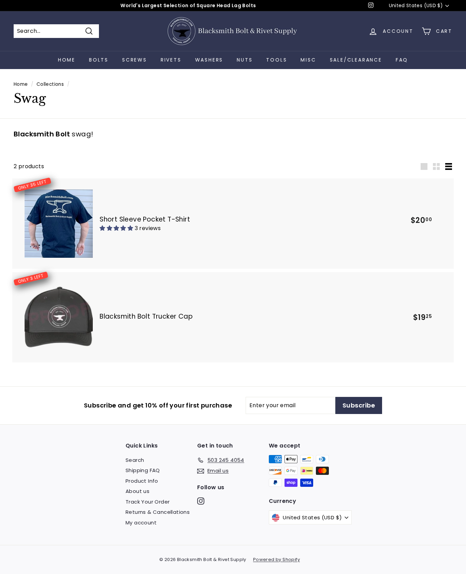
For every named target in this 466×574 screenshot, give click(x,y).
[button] (117, 228)
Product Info (142, 480)
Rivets (171, 59)
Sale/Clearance (356, 59)
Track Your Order (148, 501)
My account (141, 522)
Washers (209, 59)
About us (137, 491)
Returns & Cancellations (158, 512)
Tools (276, 59)
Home (66, 59)
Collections (50, 84)
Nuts (244, 59)
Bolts (98, 59)
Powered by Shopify (276, 559)
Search (135, 460)
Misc (308, 59)
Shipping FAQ (143, 470)
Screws (134, 59)
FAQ (402, 59)
